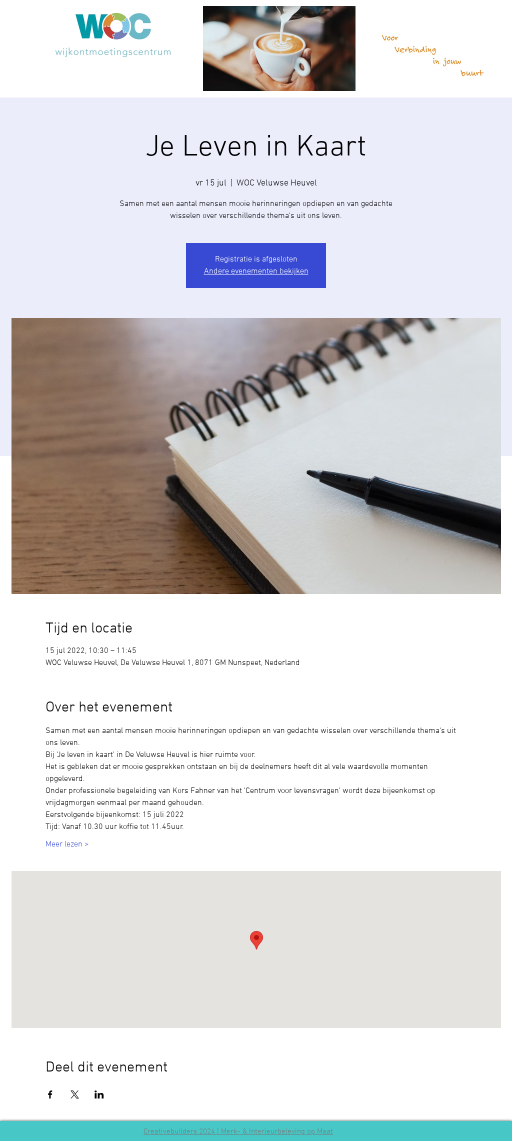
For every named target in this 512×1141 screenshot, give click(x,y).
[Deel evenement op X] (75, 1094)
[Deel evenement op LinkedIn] (99, 1094)
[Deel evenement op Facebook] (50, 1094)
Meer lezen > (67, 845)
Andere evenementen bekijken (256, 271)
